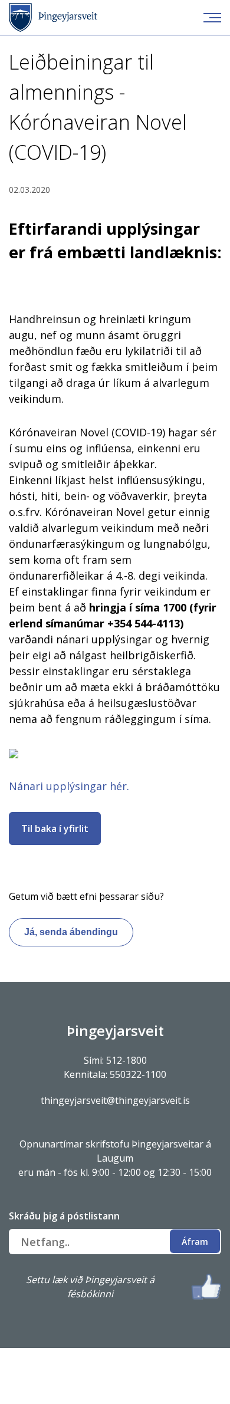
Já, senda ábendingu (71, 932)
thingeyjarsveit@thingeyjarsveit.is (115, 1100)
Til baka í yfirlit (54, 828)
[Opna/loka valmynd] (212, 17)
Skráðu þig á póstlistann (64, 1215)
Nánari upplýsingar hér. (69, 786)
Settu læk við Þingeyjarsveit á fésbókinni (90, 1286)
